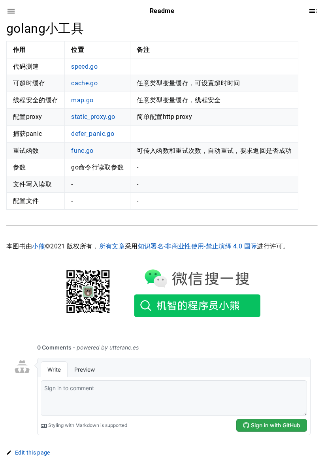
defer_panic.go (92, 133)
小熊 (38, 246)
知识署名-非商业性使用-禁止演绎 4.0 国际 (197, 246)
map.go (82, 100)
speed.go (84, 66)
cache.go (84, 83)
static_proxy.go (93, 116)
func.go (82, 150)
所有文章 (112, 246)
